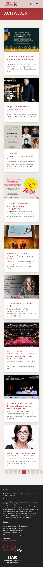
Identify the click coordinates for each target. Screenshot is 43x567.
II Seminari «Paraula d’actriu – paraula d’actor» (20, 156)
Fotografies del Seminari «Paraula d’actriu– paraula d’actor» (19, 256)
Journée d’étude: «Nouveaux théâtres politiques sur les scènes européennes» (20, 406)
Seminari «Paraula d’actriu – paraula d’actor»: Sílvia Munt (20, 454)
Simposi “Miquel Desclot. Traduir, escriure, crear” (18, 107)
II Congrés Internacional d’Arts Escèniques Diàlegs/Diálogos (18, 206)
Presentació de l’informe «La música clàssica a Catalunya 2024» (20, 59)
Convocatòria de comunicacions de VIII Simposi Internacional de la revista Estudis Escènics (21, 355)
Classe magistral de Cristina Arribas (19, 304)
